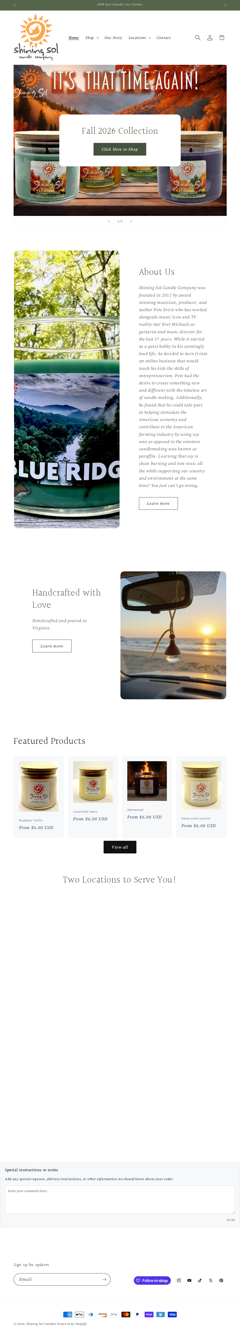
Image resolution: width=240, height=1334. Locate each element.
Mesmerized (135, 810)
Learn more (158, 503)
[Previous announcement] (14, 5)
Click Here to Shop (120, 149)
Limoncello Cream (85, 812)
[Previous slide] (109, 221)
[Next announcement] (225, 5)
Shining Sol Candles (41, 1324)
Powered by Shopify (72, 1324)
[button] (91, 37)
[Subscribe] (104, 1279)
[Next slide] (131, 221)
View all (120, 847)
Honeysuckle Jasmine (195, 819)
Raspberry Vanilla (30, 821)
